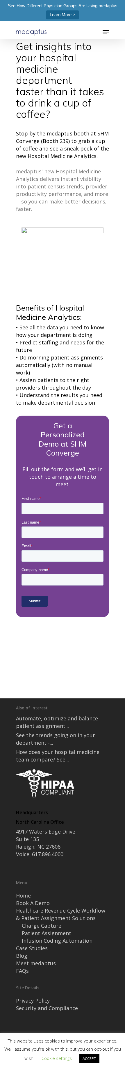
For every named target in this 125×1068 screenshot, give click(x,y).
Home (23, 895)
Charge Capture (41, 925)
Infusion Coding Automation (57, 940)
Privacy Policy (33, 1000)
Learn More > (62, 14)
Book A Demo (33, 903)
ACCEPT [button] (89, 1058)
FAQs (22, 970)
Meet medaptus (36, 963)
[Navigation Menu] (106, 32)
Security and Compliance (47, 1008)
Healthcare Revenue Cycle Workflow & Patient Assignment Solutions (60, 914)
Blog (21, 955)
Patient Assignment (46, 933)
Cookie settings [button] (57, 1058)
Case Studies (32, 948)
